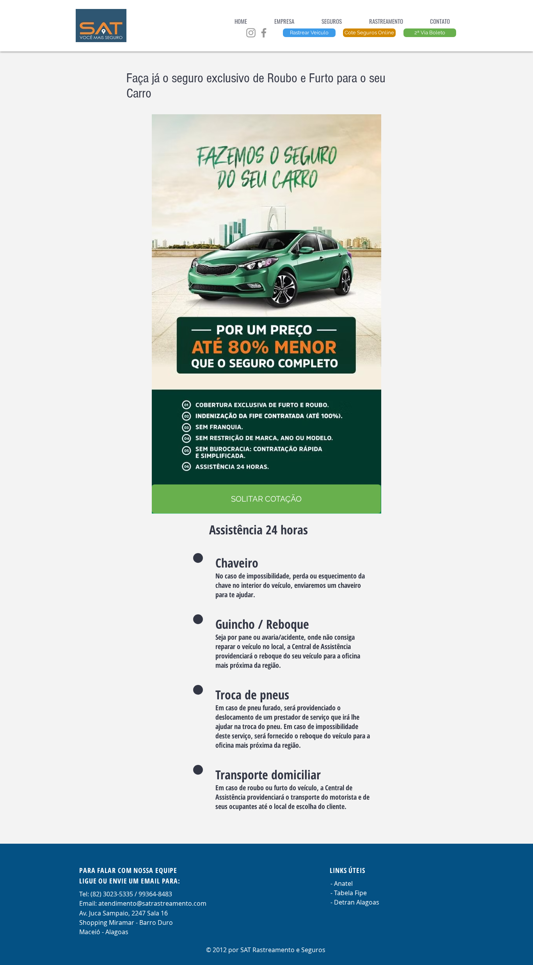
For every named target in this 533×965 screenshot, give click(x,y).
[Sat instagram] (251, 33)
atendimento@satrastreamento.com (152, 903)
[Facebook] (264, 33)
